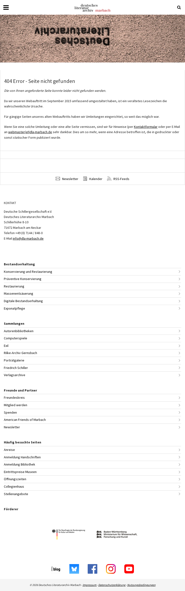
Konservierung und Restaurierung (28, 271)
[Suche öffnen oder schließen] (179, 7)
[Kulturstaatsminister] (68, 535)
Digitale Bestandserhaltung (23, 301)
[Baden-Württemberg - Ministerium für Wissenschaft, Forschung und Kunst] (116, 535)
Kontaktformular (146, 126)
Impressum (90, 585)
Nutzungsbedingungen (141, 585)
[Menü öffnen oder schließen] (6, 7)
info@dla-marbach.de (28, 238)
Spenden (10, 412)
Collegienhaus (14, 486)
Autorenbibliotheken (18, 331)
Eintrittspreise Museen (20, 472)
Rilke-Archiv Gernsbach (20, 353)
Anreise (9, 450)
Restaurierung (14, 286)
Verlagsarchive (14, 375)
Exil (6, 345)
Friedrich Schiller (16, 368)
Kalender (95, 179)
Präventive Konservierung (22, 279)
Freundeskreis (14, 397)
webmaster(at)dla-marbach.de (30, 132)
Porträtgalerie (14, 360)
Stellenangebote (16, 494)
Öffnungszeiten (15, 479)
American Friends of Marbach (25, 419)
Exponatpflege (14, 308)
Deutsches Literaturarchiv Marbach (92, 8)
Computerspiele (15, 338)
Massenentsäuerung (18, 293)
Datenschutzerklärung (112, 585)
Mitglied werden (15, 405)
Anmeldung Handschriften (22, 457)
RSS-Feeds (121, 179)
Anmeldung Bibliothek (19, 464)
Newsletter (69, 179)
